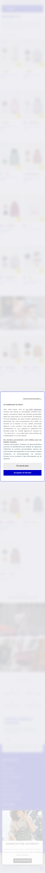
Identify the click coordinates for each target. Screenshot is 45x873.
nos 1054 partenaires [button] (34, 409)
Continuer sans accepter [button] (32, 398)
